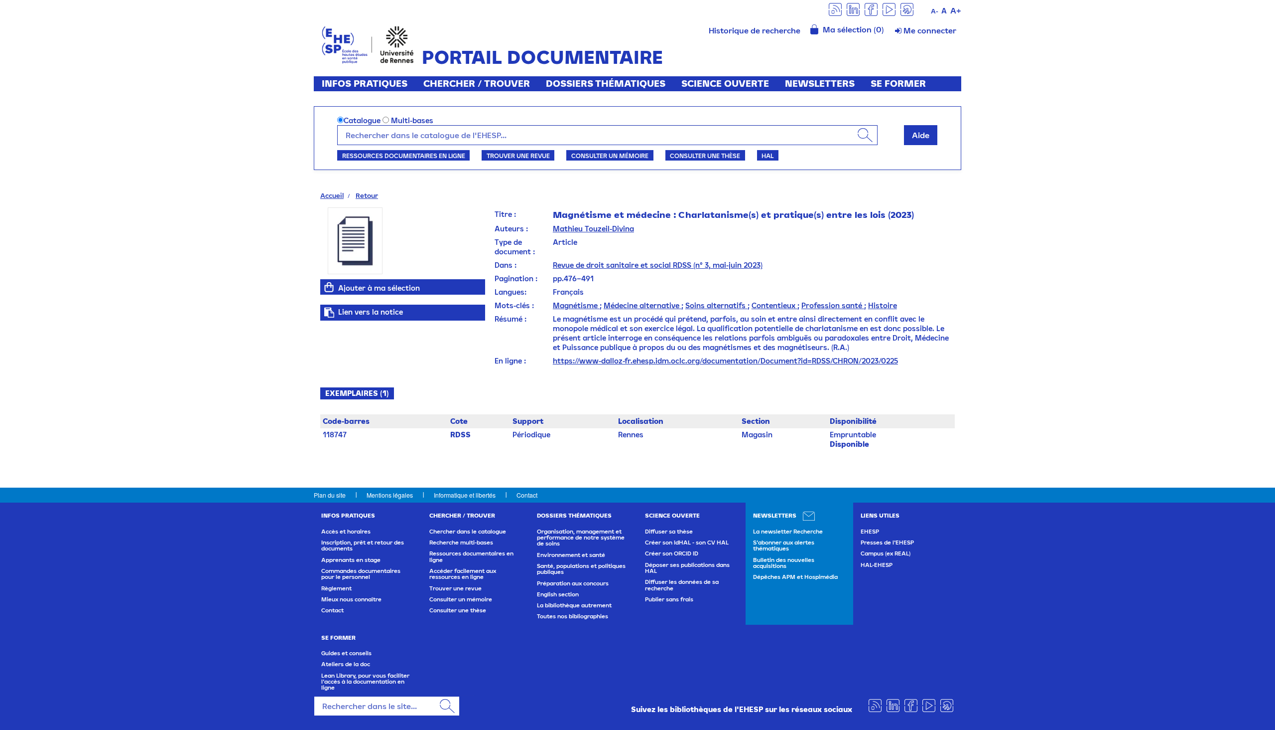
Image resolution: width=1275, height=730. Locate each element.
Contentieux (774, 305)
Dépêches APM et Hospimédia (795, 577)
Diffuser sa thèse (669, 532)
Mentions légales (390, 495)
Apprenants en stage (351, 560)
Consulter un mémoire (609, 155)
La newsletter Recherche (788, 532)
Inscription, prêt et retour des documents (362, 545)
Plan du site (330, 495)
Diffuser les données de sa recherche (682, 585)
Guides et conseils (346, 653)
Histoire (882, 305)
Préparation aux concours (573, 583)
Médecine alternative (642, 305)
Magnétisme (576, 305)
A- (934, 11)
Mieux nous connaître (351, 599)
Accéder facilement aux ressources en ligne (462, 574)
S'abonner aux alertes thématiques (783, 545)
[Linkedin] (853, 8)
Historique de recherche (754, 30)
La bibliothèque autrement (574, 605)
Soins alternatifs (716, 305)
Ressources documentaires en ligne (403, 155)
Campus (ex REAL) (885, 553)
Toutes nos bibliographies (572, 616)
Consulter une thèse (705, 155)
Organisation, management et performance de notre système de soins (581, 538)
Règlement (336, 588)
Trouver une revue (518, 155)
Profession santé (832, 305)
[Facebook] (871, 8)
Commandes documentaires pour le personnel (360, 574)
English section (558, 594)
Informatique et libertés (465, 495)
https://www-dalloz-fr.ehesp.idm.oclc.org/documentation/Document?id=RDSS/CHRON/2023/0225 (725, 361)
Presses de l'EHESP (887, 543)
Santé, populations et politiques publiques (581, 569)
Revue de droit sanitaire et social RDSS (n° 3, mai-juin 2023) (658, 265)
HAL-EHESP (876, 565)
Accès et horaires (346, 532)
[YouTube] (889, 8)
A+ (955, 10)
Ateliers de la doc (345, 664)
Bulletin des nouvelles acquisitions (783, 563)
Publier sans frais (669, 599)
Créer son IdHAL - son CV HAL (687, 543)
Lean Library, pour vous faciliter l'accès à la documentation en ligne (365, 682)
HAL (767, 155)
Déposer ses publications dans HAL (687, 568)
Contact (526, 495)
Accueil (332, 195)
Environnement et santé (571, 555)
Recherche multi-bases (461, 543)
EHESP (870, 532)
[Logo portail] (368, 43)
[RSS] (835, 8)
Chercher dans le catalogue (467, 532)
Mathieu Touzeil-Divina (593, 228)
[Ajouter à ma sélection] (329, 287)
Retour (367, 195)
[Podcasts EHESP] (906, 8)
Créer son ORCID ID (671, 553)
